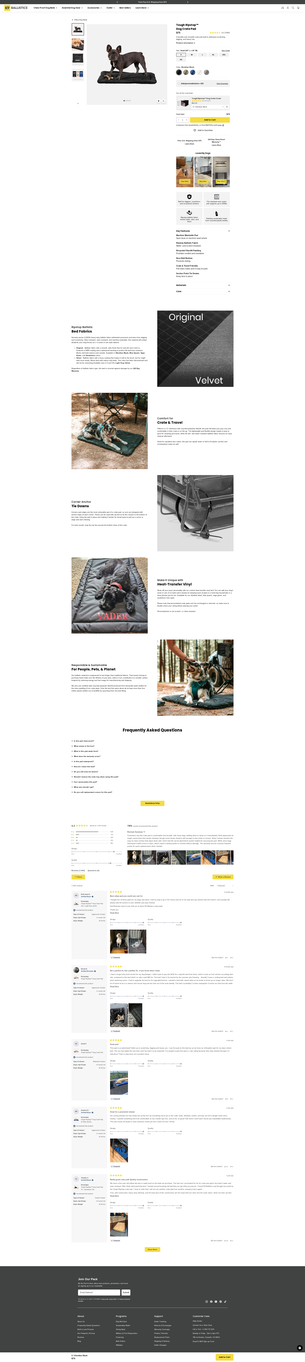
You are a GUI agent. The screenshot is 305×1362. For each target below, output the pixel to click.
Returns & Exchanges (162, 1325)
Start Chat (208, 1325)
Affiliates (119, 1345)
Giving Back (120, 1329)
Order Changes (160, 1345)
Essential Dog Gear (71, 7)
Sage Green (186, 72)
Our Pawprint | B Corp (86, 1333)
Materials (181, 285)
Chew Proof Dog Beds (44, 7)
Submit (126, 1292)
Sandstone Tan (199, 72)
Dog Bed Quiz (121, 1321)
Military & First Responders (126, 1333)
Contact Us (197, 1325)
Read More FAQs (152, 803)
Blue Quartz (193, 72)
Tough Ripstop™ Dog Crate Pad (92, 905)
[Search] (293, 7)
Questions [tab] (93, 871)
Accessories (93, 7)
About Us (81, 1321)
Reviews (80, 1337)
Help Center (197, 1321)
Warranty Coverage (162, 1329)
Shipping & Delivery (162, 1341)
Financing (120, 1337)
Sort (212, 886)
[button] (117, 2)
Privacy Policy (113, 1299)
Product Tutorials (161, 1333)
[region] (180, 857)
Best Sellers (125, 7)
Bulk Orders (120, 1341)
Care (178, 291)
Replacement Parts (161, 1337)
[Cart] (298, 7)
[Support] (282, 7)
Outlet (109, 7)
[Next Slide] (232, 857)
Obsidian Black (179, 72)
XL (213, 55)
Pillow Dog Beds (80, 20)
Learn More (141, 7)
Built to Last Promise (85, 1329)
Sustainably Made (123, 1325)
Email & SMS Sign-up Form (203, 1341)
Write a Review (226, 877)
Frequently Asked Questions (88, 1325)
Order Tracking (160, 1321)
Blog (79, 1341)
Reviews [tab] (78, 871)
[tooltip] (144, 832)
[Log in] (287, 7)
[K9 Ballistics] (16, 8)
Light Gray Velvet (206, 72)
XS (181, 59)
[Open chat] (300, 1348)
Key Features (183, 231)
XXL (224, 55)
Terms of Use (105, 1299)
